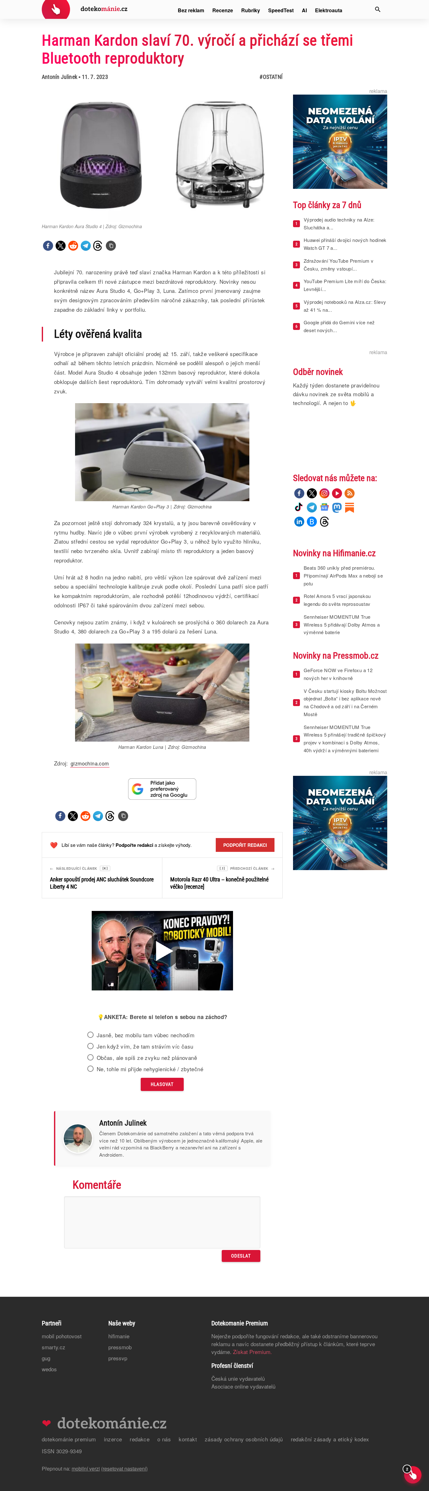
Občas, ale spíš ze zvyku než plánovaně (147, 1057)
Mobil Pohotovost (62, 1336)
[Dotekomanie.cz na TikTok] (299, 507)
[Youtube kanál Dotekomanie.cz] (337, 493)
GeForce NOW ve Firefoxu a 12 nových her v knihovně (338, 674)
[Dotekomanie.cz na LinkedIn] (299, 522)
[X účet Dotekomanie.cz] (312, 493)
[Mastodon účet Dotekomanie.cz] (337, 507)
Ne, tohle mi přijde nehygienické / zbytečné (150, 1069)
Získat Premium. (252, 1352)
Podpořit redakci (245, 845)
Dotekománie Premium (69, 1439)
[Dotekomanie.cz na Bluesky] (312, 522)
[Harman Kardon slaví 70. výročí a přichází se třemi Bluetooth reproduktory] (111, 246)
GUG (46, 1358)
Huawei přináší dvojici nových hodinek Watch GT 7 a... (345, 244)
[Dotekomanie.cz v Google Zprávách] (324, 507)
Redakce (139, 1439)
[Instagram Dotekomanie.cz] (324, 493)
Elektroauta (328, 10)
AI (304, 10)
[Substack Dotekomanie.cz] (350, 507)
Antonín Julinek (59, 77)
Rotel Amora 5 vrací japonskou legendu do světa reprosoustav (337, 600)
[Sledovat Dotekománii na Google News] (162, 789)
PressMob (120, 1347)
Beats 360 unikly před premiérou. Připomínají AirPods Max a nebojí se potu (343, 575)
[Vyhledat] (377, 9)
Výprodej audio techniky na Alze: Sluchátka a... (339, 223)
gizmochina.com (90, 763)
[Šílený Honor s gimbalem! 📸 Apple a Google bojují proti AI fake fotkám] (162, 951)
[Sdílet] (48, 246)
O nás (164, 1439)
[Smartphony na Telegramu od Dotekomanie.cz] (312, 507)
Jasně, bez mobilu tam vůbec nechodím (145, 1035)
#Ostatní (271, 77)
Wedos (49, 1369)
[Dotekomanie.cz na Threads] (324, 522)
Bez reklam (191, 10)
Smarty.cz (53, 1347)
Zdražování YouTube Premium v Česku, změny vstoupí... (338, 264)
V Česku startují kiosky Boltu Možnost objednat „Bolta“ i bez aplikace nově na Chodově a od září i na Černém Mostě (345, 702)
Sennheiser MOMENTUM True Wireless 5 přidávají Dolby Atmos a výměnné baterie (342, 624)
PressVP (117, 1358)
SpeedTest (281, 10)
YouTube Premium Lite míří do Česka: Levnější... (345, 285)
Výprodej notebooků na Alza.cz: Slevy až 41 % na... (345, 306)
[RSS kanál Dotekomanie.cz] (350, 493)
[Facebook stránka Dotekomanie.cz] (299, 493)
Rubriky (250, 10)
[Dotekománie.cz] (85, 10)
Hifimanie (118, 1336)
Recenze (222, 10)
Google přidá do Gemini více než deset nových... (339, 326)
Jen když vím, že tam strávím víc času (145, 1046)
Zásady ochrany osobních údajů (244, 1439)
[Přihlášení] (359, 9)
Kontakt (188, 1439)
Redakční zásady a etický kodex (330, 1439)
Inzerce (113, 1439)
